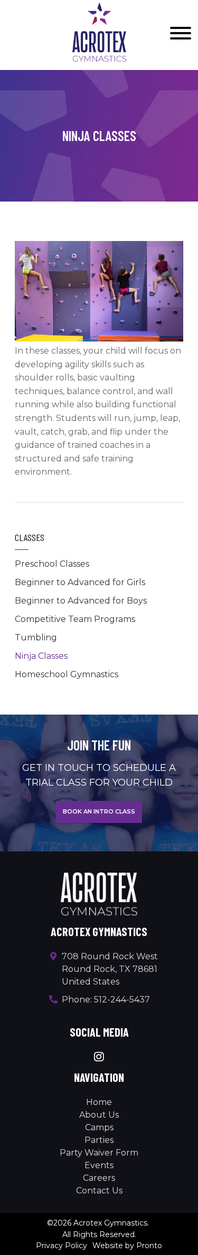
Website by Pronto (127, 1245)
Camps (99, 1127)
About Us (99, 1115)
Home (99, 1102)
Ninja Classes (41, 656)
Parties (99, 1140)
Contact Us (99, 1191)
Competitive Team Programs (75, 619)
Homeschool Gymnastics (66, 674)
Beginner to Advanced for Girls (80, 582)
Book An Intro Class (99, 811)
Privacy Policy (61, 1245)
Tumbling (36, 637)
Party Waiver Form (99, 1153)
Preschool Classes (52, 564)
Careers (99, 1178)
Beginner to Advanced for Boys (81, 601)
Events (99, 1165)
